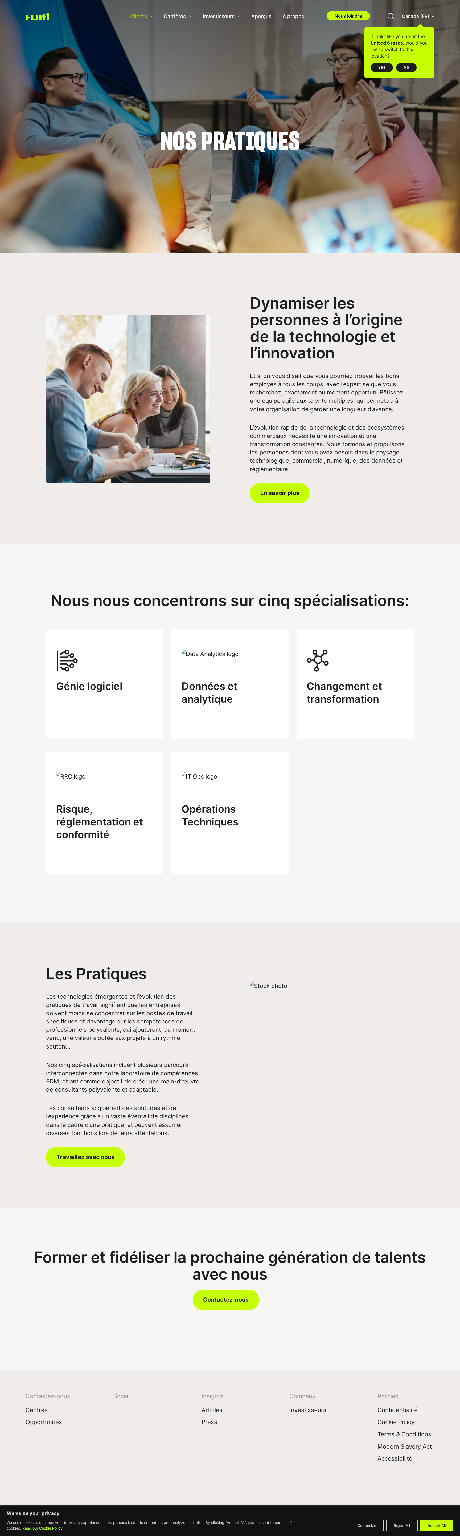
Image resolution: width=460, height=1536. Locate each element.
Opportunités (44, 1422)
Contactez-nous (226, 1299)
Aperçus (261, 16)
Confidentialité (397, 1410)
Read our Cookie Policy (42, 1528)
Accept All (437, 1525)
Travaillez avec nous (85, 1157)
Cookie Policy (395, 1422)
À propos (293, 16)
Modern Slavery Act (404, 1446)
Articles (212, 1410)
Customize (367, 1525)
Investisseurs (219, 16)
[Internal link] (40, 16)
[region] (230, 1520)
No (406, 67)
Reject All (402, 1525)
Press (209, 1422)
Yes (381, 67)
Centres (37, 1410)
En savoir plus (279, 492)
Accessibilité (394, 1458)
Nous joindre (348, 16)
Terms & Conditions (404, 1434)
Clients (138, 16)
